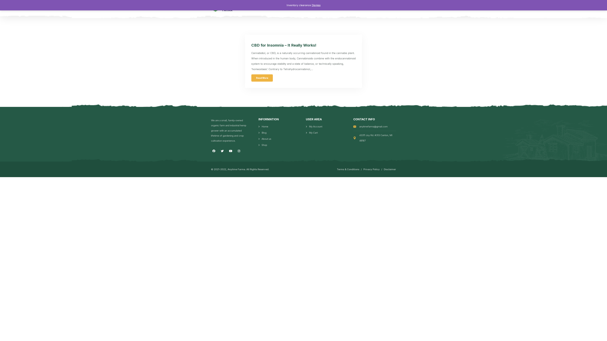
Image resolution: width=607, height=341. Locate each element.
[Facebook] (214, 151)
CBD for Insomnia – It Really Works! (283, 45)
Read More (262, 78)
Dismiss (316, 5)
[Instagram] (239, 151)
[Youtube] (230, 151)
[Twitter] (222, 151)
